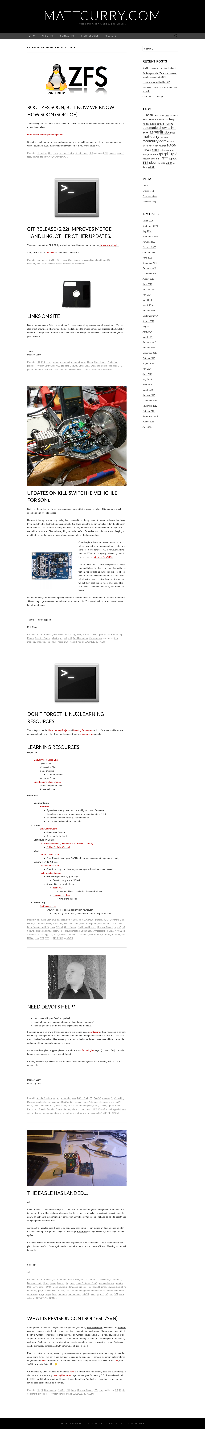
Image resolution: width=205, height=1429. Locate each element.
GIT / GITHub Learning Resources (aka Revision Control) (66, 843)
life (110, 1102)
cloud (167, 116)
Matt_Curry (46, 362)
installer (112, 153)
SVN (96, 1390)
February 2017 (149, 342)
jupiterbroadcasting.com (51, 873)
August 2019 (148, 279)
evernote (160, 120)
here (44, 1360)
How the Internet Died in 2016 (156, 82)
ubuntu (36, 157)
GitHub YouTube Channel (58, 847)
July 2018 (147, 295)
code (109, 366)
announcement (98, 1290)
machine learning (106, 1283)
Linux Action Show (61, 895)
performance (72, 1287)
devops (38, 1113)
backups (61, 920)
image (41, 1294)
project (120, 153)
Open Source (74, 260)
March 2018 (148, 305)
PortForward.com (48, 906)
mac (172, 132)
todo (29, 157)
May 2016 (147, 379)
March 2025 (148, 221)
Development (91, 923)
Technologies (89, 36)
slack (67, 366)
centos (62, 934)
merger (56, 362)
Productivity (112, 362)
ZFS (91, 153)
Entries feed (148, 191)
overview (51, 252)
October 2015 (149, 411)
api (38, 920)
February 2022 (149, 247)
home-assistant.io (153, 123)
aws (54, 920)
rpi (53, 366)
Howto (61, 634)
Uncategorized (95, 638)
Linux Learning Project (58, 730)
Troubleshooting (80, 638)
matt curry (164, 137)
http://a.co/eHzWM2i (103, 557)
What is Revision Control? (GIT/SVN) (72, 1318)
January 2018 (149, 310)
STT (42, 938)
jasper (30, 369)
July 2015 (147, 427)
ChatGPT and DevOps (153, 96)
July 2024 (147, 231)
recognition (148, 154)
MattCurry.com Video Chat (46, 760)
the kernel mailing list (109, 245)
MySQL (71, 1105)
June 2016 (147, 374)
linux (116, 638)
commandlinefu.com (49, 854)
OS (161, 150)
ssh (37, 938)
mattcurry (38, 369)
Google (78, 1102)
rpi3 (62, 366)
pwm (66, 642)
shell (153, 159)
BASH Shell (71, 920)
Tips (62, 931)
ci (104, 920)
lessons (104, 1102)
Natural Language (84, 1105)
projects (31, 366)
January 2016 (149, 395)
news (55, 153)
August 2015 (148, 422)
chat (83, 1279)
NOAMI (86, 634)
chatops (98, 920)
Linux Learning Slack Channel (47, 782)
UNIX (87, 366)
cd (80, 920)
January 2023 (149, 242)
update (85, 369)
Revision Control (66, 153)
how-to (92, 934)
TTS (47, 938)
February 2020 (149, 268)
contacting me (87, 734)
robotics (55, 638)
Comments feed (150, 196)
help (114, 923)
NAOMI (63, 157)
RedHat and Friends (87, 927)
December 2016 (150, 353)
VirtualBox (120, 931)
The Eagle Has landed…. (57, 1193)
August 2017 (148, 321)
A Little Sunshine (44, 634)
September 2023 (150, 236)
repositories (70, 369)
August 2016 (148, 363)
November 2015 (150, 406)
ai (51, 934)
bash (56, 934)
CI (108, 920)
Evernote (44, 806)
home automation (80, 934)
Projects (110, 36)
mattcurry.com (34, 263)
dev (82, 923)
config (49, 923)
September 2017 (150, 316)
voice (121, 1294)
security (146, 158)
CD (83, 920)
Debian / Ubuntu (71, 923)
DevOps (52, 260)
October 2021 (149, 252)
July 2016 (147, 369)
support (54, 931)
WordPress (95, 1423)
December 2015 (150, 400)
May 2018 (147, 300)
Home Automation (91, 1102)
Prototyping (116, 634)
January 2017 (149, 347)
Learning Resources (82, 730)
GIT (50, 153)
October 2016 (149, 358)
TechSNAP (58, 888)
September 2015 (150, 416)
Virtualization (33, 934)
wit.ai (93, 366)
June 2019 (147, 284)
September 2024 (150, 226)
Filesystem (42, 153)
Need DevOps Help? (51, 1006)
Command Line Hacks (99, 1279)
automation (46, 920)
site (79, 369)
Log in (145, 185)
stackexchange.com (49, 865)
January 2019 (149, 289)
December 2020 (150, 263)
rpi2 (57, 366)
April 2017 (147, 332)
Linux (32, 36)
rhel (156, 154)
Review (30, 638)
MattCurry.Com (102, 15)
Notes (90, 362)
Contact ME (67, 36)
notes (60, 642)
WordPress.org (149, 201)
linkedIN (116, 1102)
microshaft (65, 362)
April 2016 (147, 384)
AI (54, 1098)
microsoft (75, 362)
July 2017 (147, 326)
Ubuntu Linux (81, 153)
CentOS (90, 920)
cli (163, 115)
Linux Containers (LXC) (38, 927)
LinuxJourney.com (48, 829)
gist (115, 366)
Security (31, 931)
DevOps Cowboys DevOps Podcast (159, 68)
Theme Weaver (135, 1423)
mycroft (162, 145)
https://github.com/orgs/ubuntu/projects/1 (46, 134)
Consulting (58, 923)
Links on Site (43, 316)
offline (93, 634)
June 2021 (147, 258)
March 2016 (148, 390)
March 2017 (148, 337)
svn (68, 1394)
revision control (55, 263)
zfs (41, 157)
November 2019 (150, 273)
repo (62, 369)
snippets (46, 931)
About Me (48, 36)
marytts (119, 1283)
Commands (42, 260)
